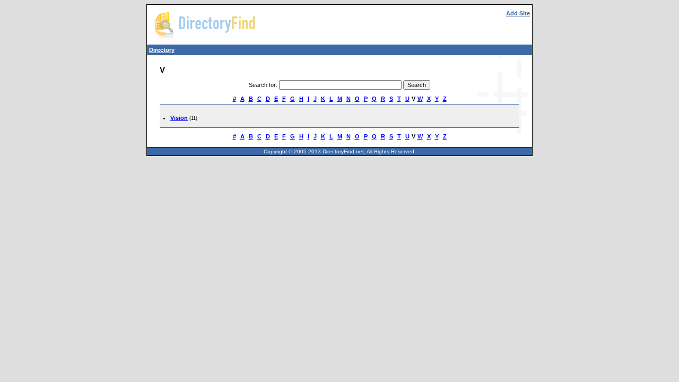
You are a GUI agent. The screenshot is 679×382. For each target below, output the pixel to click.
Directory (162, 50)
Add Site (518, 13)
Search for (262, 85)
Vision (179, 118)
